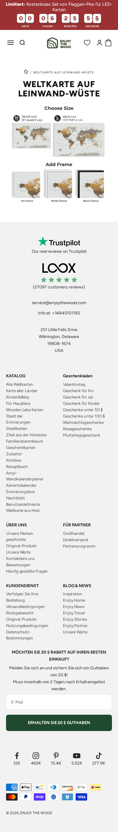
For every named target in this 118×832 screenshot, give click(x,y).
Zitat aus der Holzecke (26, 434)
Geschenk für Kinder (81, 403)
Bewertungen (18, 564)
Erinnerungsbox (20, 491)
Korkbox (13, 460)
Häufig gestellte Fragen (27, 571)
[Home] (26, 72)
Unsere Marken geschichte (19, 536)
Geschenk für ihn (78, 390)
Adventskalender (21, 485)
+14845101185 (66, 313)
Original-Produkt (21, 545)
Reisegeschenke (77, 428)
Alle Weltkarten (19, 384)
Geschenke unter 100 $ (84, 416)
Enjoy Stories (75, 619)
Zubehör (14, 453)
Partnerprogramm (79, 546)
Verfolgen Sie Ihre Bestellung (22, 596)
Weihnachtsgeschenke (83, 422)
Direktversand (75, 539)
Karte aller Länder (22, 390)
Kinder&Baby (17, 397)
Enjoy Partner (75, 625)
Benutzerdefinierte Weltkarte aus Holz (23, 507)
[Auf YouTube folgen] (76, 756)
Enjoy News (73, 606)
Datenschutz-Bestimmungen (19, 634)
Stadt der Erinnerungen (18, 419)
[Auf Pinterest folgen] (56, 756)
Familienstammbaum (24, 441)
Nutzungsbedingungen (27, 625)
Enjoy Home (74, 600)
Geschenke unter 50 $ (83, 409)
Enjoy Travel (74, 612)
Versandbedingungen (25, 606)
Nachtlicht (15, 498)
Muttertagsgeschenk (81, 435)
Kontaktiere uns (20, 558)
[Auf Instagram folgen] (36, 756)
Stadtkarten (17, 428)
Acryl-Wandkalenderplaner (25, 475)
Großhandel (73, 533)
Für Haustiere (18, 403)
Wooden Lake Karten (25, 409)
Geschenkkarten (21, 447)
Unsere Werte (18, 552)
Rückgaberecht (20, 612)
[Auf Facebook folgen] (17, 756)
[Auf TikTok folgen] (99, 756)
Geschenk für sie (78, 397)
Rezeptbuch (17, 466)
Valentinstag (74, 384)
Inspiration (72, 593)
